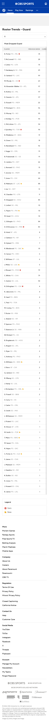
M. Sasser (7, 443)
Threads (5, 650)
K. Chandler (8, 195)
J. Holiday (7, 119)
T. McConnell (9, 59)
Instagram (6, 637)
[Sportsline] (26, 692)
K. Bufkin (7, 476)
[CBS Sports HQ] (34, 683)
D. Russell (7, 103)
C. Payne (7, 211)
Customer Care (8, 619)
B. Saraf (7, 297)
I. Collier (7, 65)
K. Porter (7, 54)
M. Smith (7, 432)
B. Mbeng (7, 378)
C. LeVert (7, 205)
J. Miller (7, 265)
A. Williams (8, 362)
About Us (6, 561)
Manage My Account (10, 664)
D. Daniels (8, 97)
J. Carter (7, 405)
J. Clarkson (8, 238)
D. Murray (7, 113)
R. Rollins (7, 92)
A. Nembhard (9, 146)
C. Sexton (7, 281)
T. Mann (7, 438)
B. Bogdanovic (9, 340)
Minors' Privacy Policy (11, 595)
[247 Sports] (9, 691)
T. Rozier (7, 313)
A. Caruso (7, 254)
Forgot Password (9, 676)
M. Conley (8, 308)
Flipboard (6, 654)
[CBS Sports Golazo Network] (24, 687)
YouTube (6, 629)
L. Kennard (8, 168)
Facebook (6, 642)
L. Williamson (9, 416)
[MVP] (25, 696)
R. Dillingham (9, 286)
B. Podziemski (9, 157)
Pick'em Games (8, 531)
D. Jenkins (8, 162)
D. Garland (8, 76)
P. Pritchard (8, 108)
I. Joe (6, 189)
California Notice (9, 605)
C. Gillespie (8, 222)
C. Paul (6, 303)
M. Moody (7, 81)
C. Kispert (7, 346)
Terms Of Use (8, 587)
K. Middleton (9, 135)
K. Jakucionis (9, 292)
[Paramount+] (41, 691)
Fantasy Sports (8, 535)
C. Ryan (7, 351)
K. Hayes (7, 449)
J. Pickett (7, 422)
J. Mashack (8, 465)
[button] (3, 3)
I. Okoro (7, 367)
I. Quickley (8, 130)
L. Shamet (7, 319)
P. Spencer (8, 324)
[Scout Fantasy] (37, 697)
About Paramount (9, 569)
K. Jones (7, 481)
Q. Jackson (8, 373)
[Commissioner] (13, 696)
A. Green (7, 140)
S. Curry (7, 400)
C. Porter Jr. (8, 454)
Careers (5, 565)
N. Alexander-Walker (11, 86)
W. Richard (8, 335)
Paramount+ (7, 573)
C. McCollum (9, 124)
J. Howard (7, 486)
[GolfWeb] (24, 702)
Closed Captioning (10, 601)
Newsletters (7, 668)
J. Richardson (9, 389)
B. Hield (7, 232)
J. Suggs (7, 151)
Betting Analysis (8, 543)
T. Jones (7, 178)
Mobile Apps (7, 551)
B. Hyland (7, 243)
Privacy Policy (8, 591)
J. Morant (7, 270)
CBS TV (5, 577)
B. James (7, 492)
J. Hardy (7, 384)
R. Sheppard (8, 200)
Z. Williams (8, 259)
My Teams (6, 672)
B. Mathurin (8, 184)
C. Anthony (8, 357)
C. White (7, 276)
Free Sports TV (8, 539)
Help (4, 615)
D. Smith (7, 411)
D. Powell (7, 395)
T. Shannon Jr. (9, 330)
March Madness (8, 547)
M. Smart (7, 216)
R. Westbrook (9, 249)
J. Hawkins (8, 470)
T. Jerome (7, 173)
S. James (7, 459)
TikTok (5, 633)
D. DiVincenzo (9, 227)
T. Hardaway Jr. (9, 70)
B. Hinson (7, 427)
